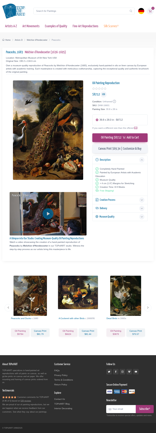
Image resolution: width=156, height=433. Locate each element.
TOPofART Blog (62, 404)
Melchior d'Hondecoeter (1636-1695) (45, 52)
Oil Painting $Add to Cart (120, 137)
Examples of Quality (56, 26)
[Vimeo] (129, 371)
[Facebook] (116, 371)
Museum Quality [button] (106, 216)
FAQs (57, 370)
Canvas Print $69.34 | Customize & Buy (119, 148)
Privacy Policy (60, 375)
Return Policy (60, 384)
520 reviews (26, 401)
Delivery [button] (103, 208)
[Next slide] (147, 307)
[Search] (131, 11)
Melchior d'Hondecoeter (37, 40)
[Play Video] (48, 213)
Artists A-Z (11, 26)
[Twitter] (109, 371)
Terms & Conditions (63, 380)
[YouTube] (136, 371)
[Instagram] (122, 371)
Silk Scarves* (111, 26)
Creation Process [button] (107, 199)
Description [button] (105, 159)
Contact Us (59, 399)
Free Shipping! (107, 190)
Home (8, 40)
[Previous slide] (8, 307)
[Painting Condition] (114, 101)
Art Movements (30, 26)
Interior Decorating (63, 408)
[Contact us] (136, 128)
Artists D (19, 40)
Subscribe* (144, 409)
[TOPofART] (13, 11)
